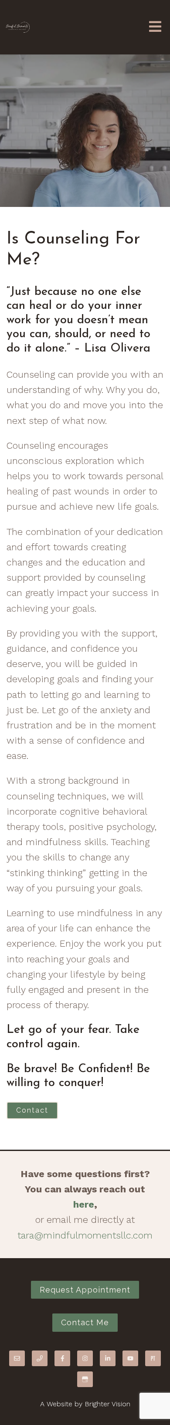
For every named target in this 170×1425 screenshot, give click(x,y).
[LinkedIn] (108, 1358)
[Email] (17, 1358)
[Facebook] (62, 1358)
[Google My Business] (85, 1379)
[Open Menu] (155, 27)
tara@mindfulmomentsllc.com (85, 1235)
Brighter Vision (107, 1404)
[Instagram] (85, 1358)
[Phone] (40, 1358)
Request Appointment (85, 1289)
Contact (32, 1110)
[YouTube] (130, 1358)
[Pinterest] (153, 1358)
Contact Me (85, 1322)
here (83, 1204)
